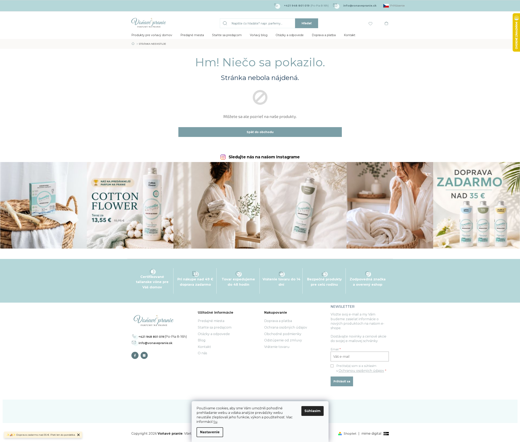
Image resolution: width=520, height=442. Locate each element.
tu (215, 422)
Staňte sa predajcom (214, 327)
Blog (202, 340)
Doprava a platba (278, 321)
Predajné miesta (211, 321)
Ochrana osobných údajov (285, 327)
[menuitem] (151, 35)
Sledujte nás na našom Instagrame (264, 157)
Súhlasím (312, 411)
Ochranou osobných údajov (361, 371)
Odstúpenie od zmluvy (283, 340)
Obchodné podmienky (282, 334)
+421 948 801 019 (151, 336)
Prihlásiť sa (341, 381)
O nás (202, 353)
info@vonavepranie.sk (155, 343)
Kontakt (204, 347)
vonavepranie (145, 355)
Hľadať (307, 23)
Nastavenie (210, 432)
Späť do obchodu (260, 132)
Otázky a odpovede (214, 334)
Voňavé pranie (136, 355)
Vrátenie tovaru (277, 347)
